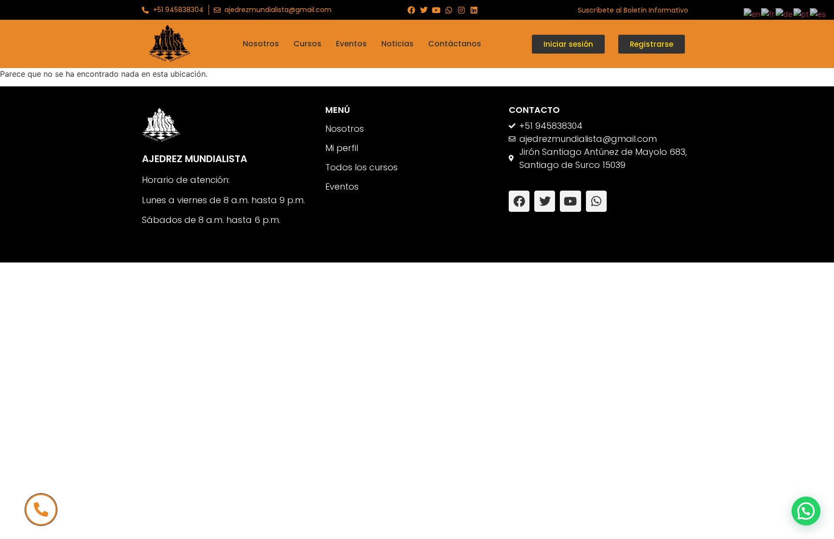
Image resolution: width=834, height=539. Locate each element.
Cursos (307, 43)
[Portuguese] (801, 13)
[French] (768, 13)
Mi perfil (341, 148)
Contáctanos (454, 43)
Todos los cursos (361, 167)
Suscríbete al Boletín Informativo (633, 10)
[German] (784, 13)
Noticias (397, 43)
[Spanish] (818, 13)
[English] (752, 13)
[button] (806, 511)
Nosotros (261, 43)
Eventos (351, 43)
